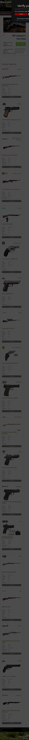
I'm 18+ (21, 14)
